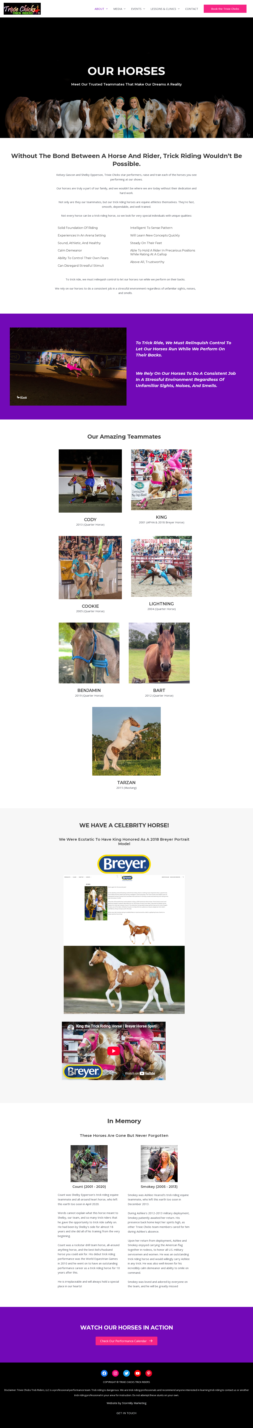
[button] (225, 9)
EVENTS (136, 9)
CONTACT (191, 9)
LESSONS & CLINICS (163, 9)
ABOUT (99, 9)
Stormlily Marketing (134, 1403)
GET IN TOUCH (126, 1413)
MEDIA (117, 9)
